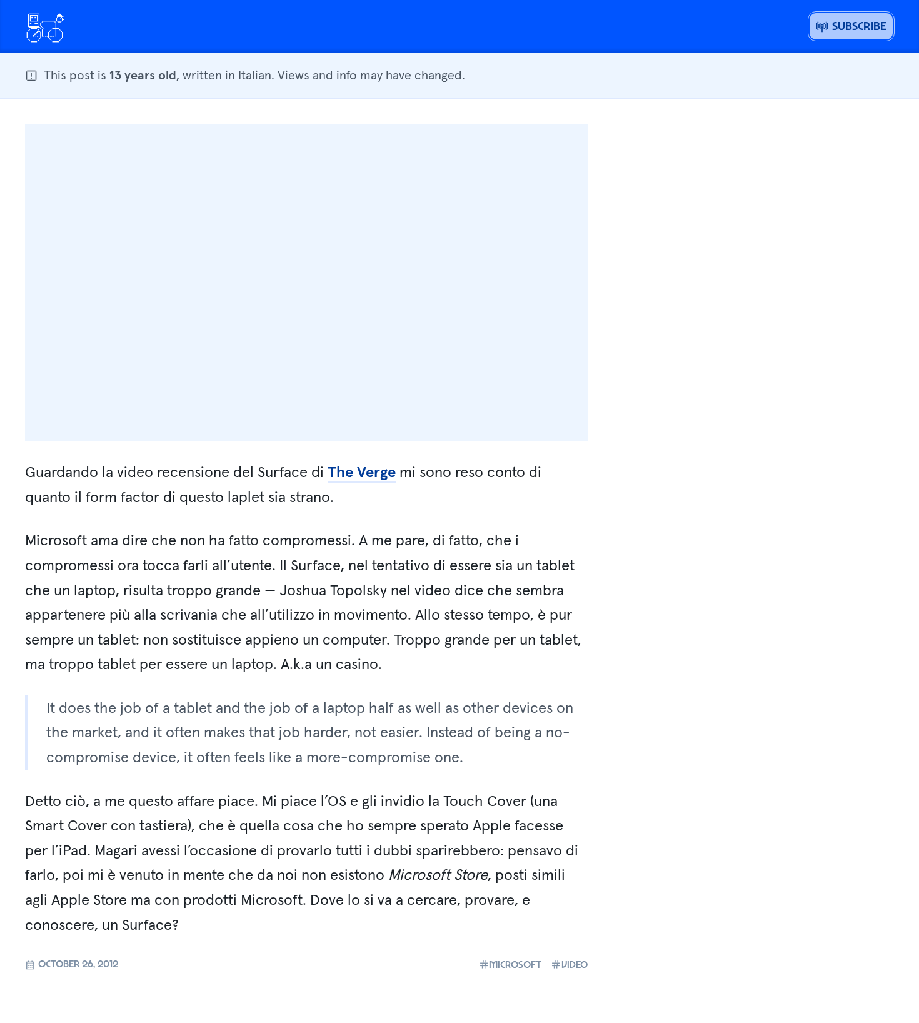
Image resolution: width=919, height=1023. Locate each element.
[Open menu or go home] (45, 26)
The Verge (362, 471)
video (574, 964)
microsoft (515, 964)
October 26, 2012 (77, 963)
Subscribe (857, 25)
